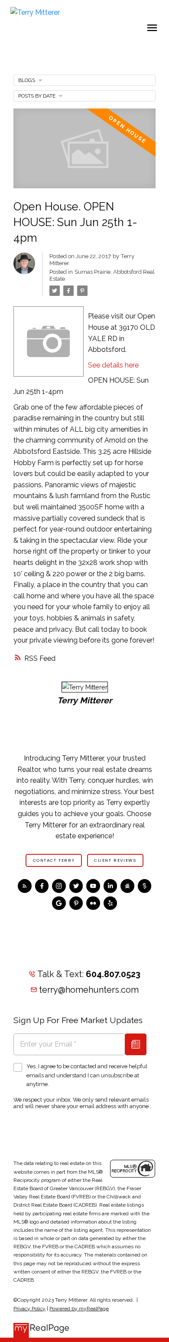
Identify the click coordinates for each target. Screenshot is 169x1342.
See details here (113, 365)
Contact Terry (54, 860)
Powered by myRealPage (79, 1309)
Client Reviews (115, 860)
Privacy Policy (29, 1309)
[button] (54, 860)
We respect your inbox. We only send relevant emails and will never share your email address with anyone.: (82, 1102)
